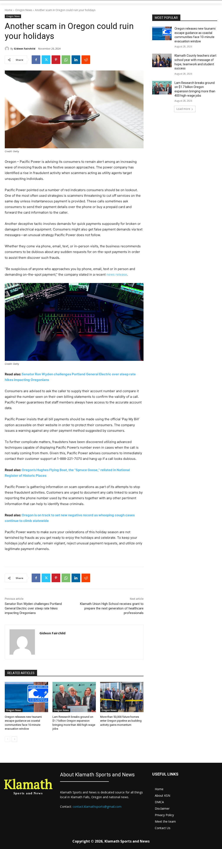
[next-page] (14, 739)
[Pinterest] (56, 59)
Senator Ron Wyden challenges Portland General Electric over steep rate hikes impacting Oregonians (33, 608)
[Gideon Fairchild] (7, 48)
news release (116, 274)
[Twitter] (46, 59)
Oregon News (23, 10)
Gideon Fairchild (24, 48)
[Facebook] (36, 59)
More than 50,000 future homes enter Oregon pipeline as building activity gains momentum (121, 720)
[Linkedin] (76, 59)
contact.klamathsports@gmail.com (97, 806)
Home (8, 10)
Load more (183, 109)
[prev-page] (7, 739)
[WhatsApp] (66, 59)
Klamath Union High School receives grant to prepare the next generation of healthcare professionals (112, 608)
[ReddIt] (86, 59)
